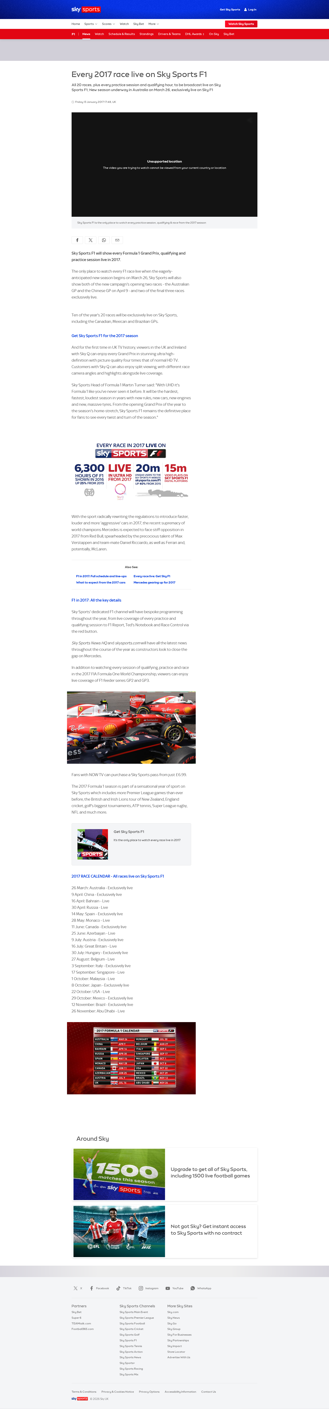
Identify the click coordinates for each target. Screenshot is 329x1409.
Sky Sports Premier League (137, 1317)
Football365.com (83, 1329)
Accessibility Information (180, 1391)
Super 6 (76, 1317)
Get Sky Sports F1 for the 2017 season (105, 335)
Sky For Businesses (179, 1334)
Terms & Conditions (84, 1391)
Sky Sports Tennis (131, 1346)
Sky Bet (138, 23)
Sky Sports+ (127, 1363)
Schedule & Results (122, 34)
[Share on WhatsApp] (104, 240)
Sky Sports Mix (129, 1374)
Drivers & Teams (169, 34)
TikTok (127, 1288)
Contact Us (208, 1391)
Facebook (102, 1288)
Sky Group (173, 1329)
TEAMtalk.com (81, 1323)
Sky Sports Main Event (134, 1312)
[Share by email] (117, 240)
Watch (124, 23)
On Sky (214, 34)
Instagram (151, 1288)
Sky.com (173, 1312)
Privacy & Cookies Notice (117, 1391)
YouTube (177, 1288)
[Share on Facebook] (77, 240)
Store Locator (176, 1351)
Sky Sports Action (131, 1351)
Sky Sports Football (132, 1323)
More (152, 23)
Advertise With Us (178, 1357)
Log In (252, 9)
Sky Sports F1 (128, 1340)
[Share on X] (90, 240)
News (86, 34)
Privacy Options (149, 1391)
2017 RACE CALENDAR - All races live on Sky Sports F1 (118, 876)
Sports (89, 23)
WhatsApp (204, 1288)
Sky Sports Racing (131, 1368)
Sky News (173, 1317)
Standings (147, 34)
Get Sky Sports (230, 9)
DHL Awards (193, 34)
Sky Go (171, 1323)
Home (76, 23)
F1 (73, 34)
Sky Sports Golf (130, 1334)
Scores (107, 23)
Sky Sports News (130, 1357)
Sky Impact (174, 1346)
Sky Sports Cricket (131, 1329)
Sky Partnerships (178, 1340)
